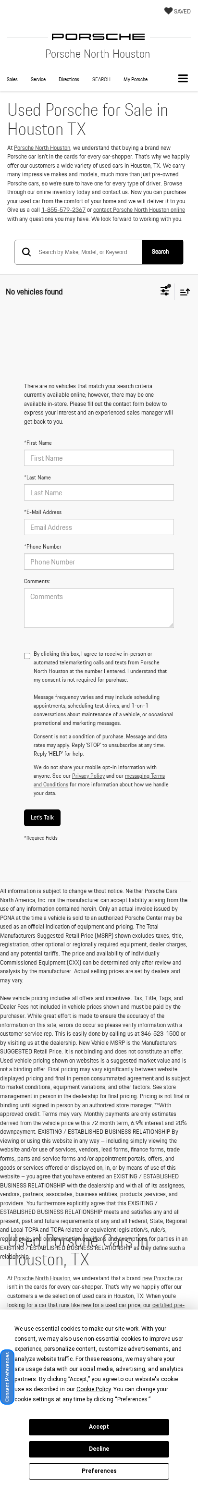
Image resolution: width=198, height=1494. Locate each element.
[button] (12, 79)
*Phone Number (43, 546)
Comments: (37, 581)
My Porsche (136, 79)
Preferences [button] (132, 1399)
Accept (99, 1426)
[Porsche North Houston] (99, 37)
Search (160, 251)
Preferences (99, 1471)
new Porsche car (162, 1278)
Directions (69, 79)
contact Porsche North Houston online (139, 210)
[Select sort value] (182, 291)
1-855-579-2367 (63, 210)
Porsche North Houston (42, 148)
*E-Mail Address (43, 512)
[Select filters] (165, 292)
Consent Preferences (7, 1377)
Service (38, 79)
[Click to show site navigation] (183, 79)
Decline (99, 1448)
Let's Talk (42, 817)
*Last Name (37, 477)
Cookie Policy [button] (93, 1389)
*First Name (38, 443)
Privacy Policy (88, 775)
